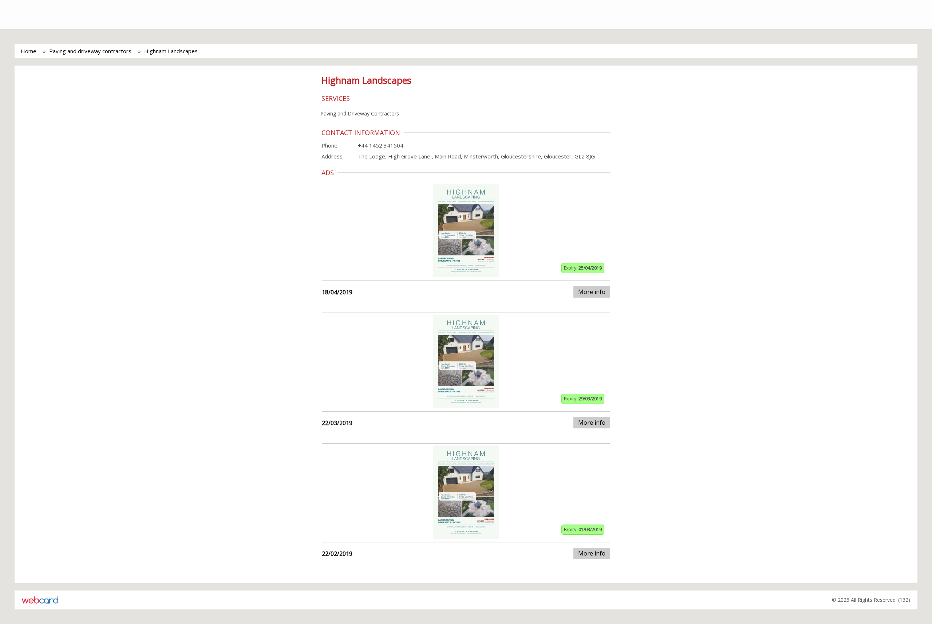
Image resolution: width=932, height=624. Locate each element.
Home (28, 51)
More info (591, 292)
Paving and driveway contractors (90, 51)
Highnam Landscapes (171, 51)
